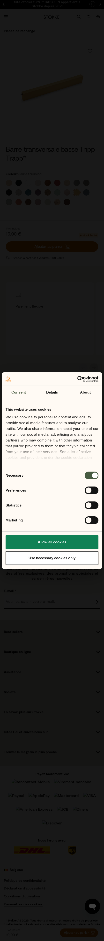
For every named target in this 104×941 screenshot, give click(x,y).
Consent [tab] (18, 392)
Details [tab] (52, 392)
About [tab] (85, 392)
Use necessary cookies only (52, 558)
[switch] (91, 490)
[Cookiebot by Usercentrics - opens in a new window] (77, 379)
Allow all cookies (52, 542)
